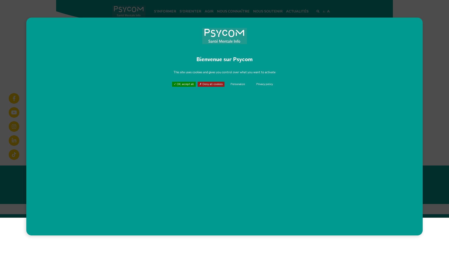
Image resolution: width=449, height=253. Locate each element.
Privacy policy (264, 84)
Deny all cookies (212, 84)
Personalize (237, 84)
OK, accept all (185, 84)
